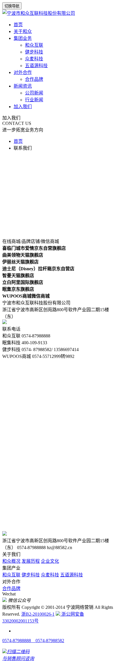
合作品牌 (34, 79)
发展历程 (31, 561)
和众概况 (11, 561)
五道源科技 (36, 65)
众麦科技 (34, 58)
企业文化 (50, 561)
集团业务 (23, 38)
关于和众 (23, 31)
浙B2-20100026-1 (38, 614)
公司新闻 (34, 92)
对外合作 (23, 72)
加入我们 (23, 106)
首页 (18, 24)
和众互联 (34, 45)
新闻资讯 (23, 86)
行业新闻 (34, 99)
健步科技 (34, 52)
